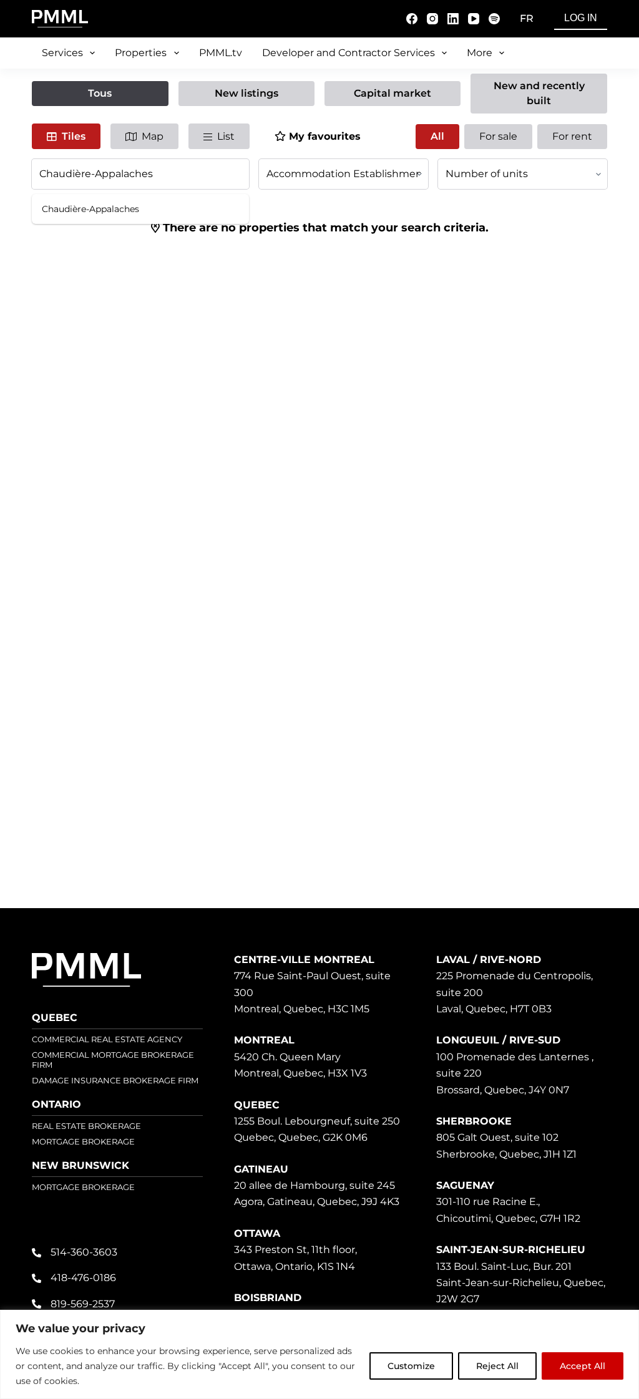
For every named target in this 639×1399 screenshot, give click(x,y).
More (479, 53)
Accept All (582, 1366)
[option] (140, 209)
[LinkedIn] (453, 18)
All (437, 136)
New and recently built (539, 93)
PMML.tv (220, 53)
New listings (246, 93)
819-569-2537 (83, 1304)
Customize (411, 1366)
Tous (100, 93)
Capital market (392, 93)
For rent (572, 136)
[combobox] (140, 174)
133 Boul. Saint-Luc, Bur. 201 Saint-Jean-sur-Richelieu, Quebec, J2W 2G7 (520, 1283)
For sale (498, 136)
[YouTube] (473, 18)
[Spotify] (494, 18)
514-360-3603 (84, 1252)
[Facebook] (411, 18)
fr (527, 18)
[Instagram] (432, 18)
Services (62, 53)
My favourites (325, 136)
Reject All (497, 1366)
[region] (319, 1354)
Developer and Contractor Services (348, 53)
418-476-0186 (83, 1278)
